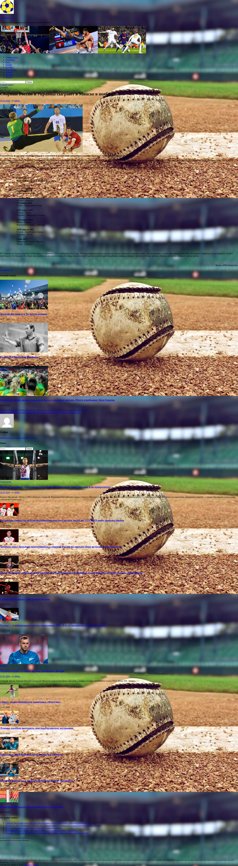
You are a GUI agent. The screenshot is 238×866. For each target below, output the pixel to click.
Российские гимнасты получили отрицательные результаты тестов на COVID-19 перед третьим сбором (62, 520)
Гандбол (9, 67)
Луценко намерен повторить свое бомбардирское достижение (36, 728)
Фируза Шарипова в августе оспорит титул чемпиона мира (33, 828)
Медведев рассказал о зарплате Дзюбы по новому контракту (36, 780)
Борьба (9, 65)
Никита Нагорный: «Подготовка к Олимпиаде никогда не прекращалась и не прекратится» (55, 487)
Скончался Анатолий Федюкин (19, 357)
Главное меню (6, 85)
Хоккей (9, 77)
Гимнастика (11, 70)
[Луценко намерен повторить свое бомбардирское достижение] (9, 723)
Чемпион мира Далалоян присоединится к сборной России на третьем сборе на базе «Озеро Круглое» (60, 546)
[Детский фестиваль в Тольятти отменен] (24, 308)
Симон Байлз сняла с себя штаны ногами (25, 599)
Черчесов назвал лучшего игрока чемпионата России (32, 671)
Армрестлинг (12, 57)
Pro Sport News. (7, 18)
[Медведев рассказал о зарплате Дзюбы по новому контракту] (9, 775)
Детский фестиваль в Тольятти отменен (23, 314)
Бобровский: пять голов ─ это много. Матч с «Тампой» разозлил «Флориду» (42, 830)
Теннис (9, 72)
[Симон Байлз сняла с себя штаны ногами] (9, 594)
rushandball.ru (6, 270)
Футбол (9, 74)
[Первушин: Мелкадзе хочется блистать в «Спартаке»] (9, 801)
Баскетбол (10, 60)
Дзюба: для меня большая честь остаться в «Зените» (31, 754)
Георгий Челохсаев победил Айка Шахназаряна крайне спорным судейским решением (46, 823)
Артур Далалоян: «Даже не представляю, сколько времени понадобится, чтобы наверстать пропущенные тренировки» (71, 572)
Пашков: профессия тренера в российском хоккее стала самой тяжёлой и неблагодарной (47, 833)
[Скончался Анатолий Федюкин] (24, 351)
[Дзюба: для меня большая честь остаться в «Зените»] (9, 749)
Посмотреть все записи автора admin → (18, 438)
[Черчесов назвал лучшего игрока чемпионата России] (24, 663)
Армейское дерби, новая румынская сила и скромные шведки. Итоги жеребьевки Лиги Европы (57, 400)
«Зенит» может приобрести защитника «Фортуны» (30, 701)
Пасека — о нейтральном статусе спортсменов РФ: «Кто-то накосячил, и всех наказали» (53, 625)
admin (17, 101)
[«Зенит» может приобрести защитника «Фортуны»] (9, 696)
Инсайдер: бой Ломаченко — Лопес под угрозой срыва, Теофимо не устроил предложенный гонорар (53, 825)
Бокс (8, 62)
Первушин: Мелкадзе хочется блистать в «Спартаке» (32, 806)
